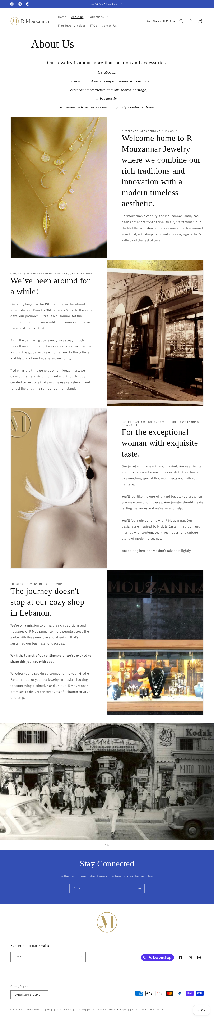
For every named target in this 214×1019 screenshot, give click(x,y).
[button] (98, 16)
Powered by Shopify (44, 1009)
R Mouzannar (26, 1009)
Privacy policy (86, 1009)
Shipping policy (128, 1009)
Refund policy (66, 1009)
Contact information (152, 1009)
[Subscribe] (139, 888)
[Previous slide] (97, 845)
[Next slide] (116, 845)
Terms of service (107, 1009)
